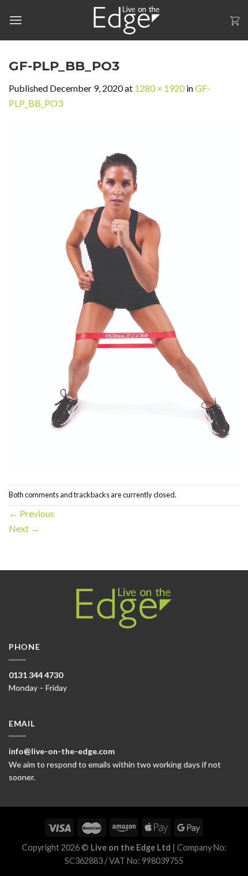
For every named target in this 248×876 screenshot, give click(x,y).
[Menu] (15, 20)
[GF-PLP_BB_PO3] (124, 296)
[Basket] (234, 20)
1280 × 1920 (159, 88)
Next (24, 528)
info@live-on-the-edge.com (62, 751)
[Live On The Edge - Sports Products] (124, 20)
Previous (31, 513)
